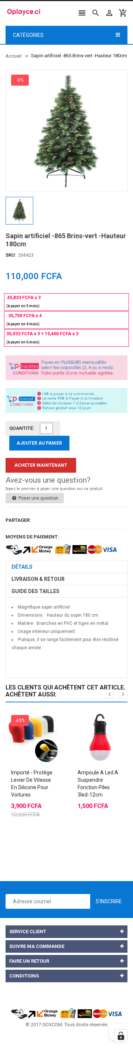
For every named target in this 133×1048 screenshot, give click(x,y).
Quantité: (21, 428)
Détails (22, 567)
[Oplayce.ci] (66, 1013)
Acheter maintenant (40, 465)
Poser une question (37, 498)
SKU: (11, 255)
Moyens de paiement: (32, 537)
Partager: (18, 520)
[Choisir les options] (26, 719)
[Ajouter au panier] (92, 719)
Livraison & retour (38, 579)
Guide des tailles (35, 591)
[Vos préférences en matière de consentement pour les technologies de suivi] (121, 1036)
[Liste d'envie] (40, 719)
